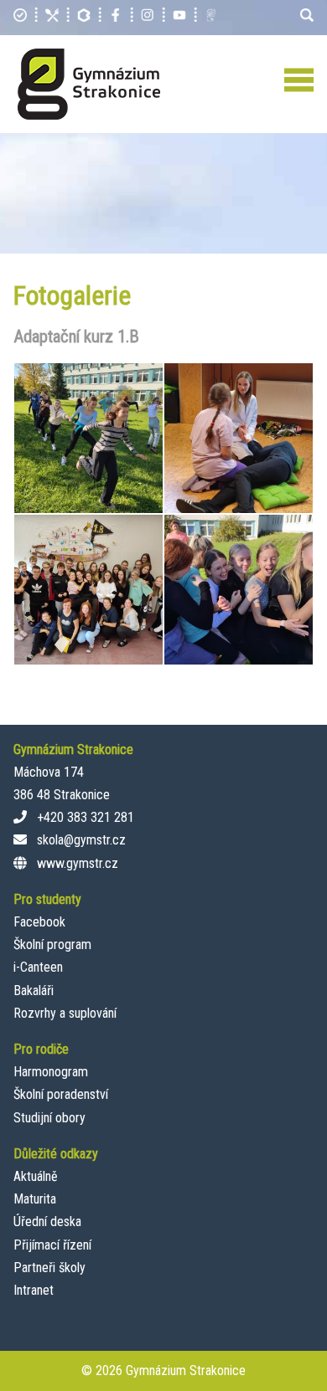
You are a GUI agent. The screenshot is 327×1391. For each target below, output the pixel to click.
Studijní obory (49, 1118)
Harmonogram (50, 1072)
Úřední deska (47, 1221)
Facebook (39, 922)
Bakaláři (33, 990)
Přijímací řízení (52, 1245)
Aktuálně (35, 1176)
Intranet (33, 1290)
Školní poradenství (60, 1094)
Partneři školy (49, 1268)
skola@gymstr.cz (81, 840)
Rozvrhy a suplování (65, 1013)
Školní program (52, 944)
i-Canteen (38, 967)
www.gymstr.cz (77, 863)
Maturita (34, 1199)
